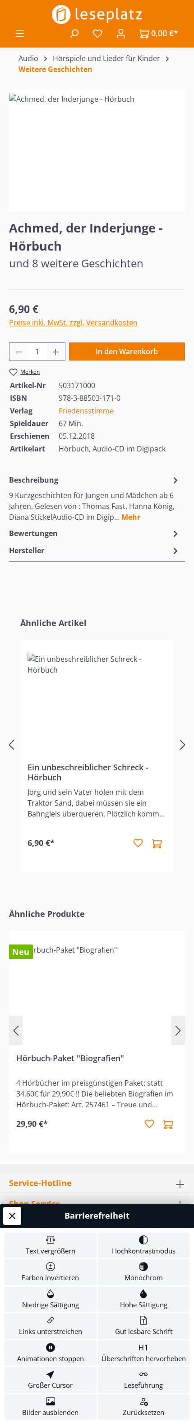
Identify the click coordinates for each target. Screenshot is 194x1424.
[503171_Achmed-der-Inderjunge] (97, 144)
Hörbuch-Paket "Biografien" (70, 1058)
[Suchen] (74, 33)
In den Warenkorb (127, 351)
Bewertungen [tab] (33, 533)
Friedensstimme (86, 411)
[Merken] (138, 843)
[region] (97, 144)
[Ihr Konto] (121, 33)
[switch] (51, 1245)
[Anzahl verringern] (18, 351)
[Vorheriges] (11, 744)
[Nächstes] (182, 744)
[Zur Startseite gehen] (97, 14)
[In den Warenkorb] (157, 843)
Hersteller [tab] (26, 550)
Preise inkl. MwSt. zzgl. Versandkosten (73, 323)
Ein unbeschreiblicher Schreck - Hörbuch (88, 772)
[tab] (94, 498)
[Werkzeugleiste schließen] (12, 1216)
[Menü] (20, 33)
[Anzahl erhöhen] (55, 351)
